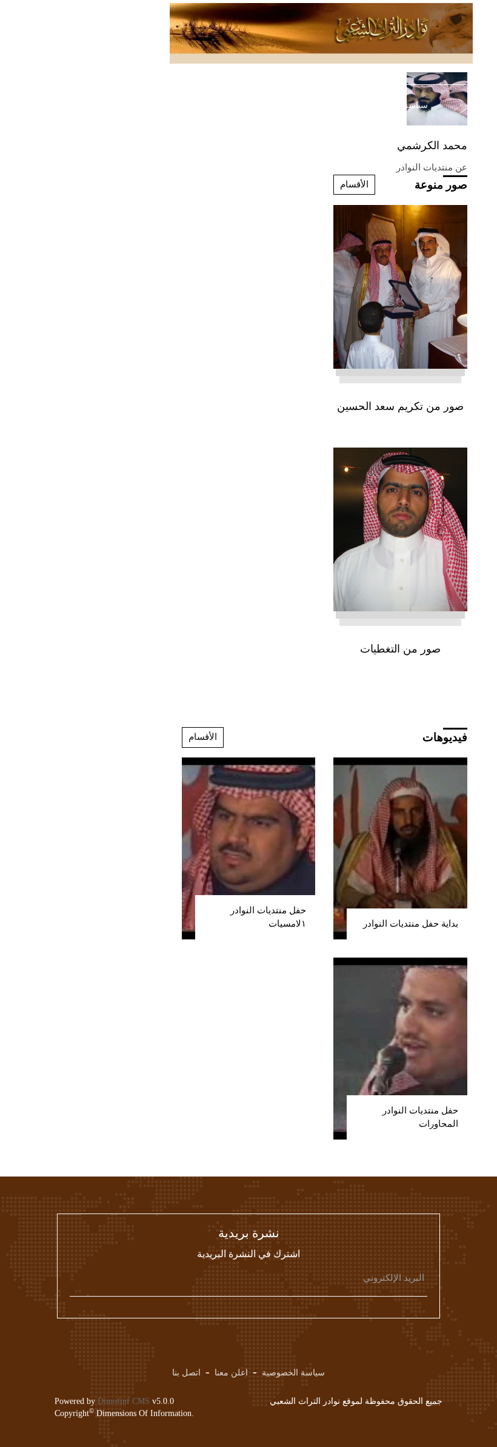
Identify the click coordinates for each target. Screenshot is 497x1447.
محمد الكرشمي (432, 145)
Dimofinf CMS (124, 1401)
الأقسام (354, 184)
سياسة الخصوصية (293, 1372)
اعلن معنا (231, 1372)
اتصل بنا (186, 1372)
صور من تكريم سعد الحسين (400, 406)
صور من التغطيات (400, 649)
